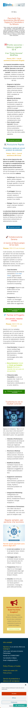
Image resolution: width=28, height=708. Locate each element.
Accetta (14, 693)
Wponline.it (6, 647)
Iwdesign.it (6, 649)
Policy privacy (7, 673)
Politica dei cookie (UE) (10, 670)
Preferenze (14, 702)
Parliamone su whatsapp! (14, 629)
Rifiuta (14, 698)
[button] (25, 685)
